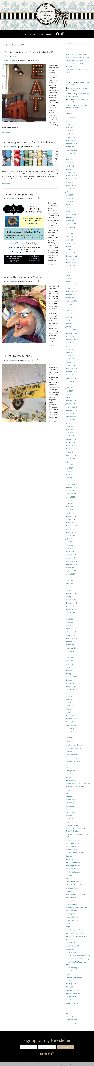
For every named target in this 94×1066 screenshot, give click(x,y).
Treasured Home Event (74, 977)
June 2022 (69, 272)
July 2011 (69, 693)
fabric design (70, 806)
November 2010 (71, 719)
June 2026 (69, 124)
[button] (57, 34)
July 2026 (69, 121)
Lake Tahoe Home (72, 882)
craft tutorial (70, 780)
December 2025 (71, 140)
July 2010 (69, 731)
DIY (67, 793)
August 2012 (70, 651)
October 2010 (70, 722)
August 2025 (70, 153)
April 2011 (69, 703)
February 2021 (71, 323)
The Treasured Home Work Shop (77, 959)
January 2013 (70, 635)
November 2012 (71, 641)
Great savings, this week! (74, 61)
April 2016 (69, 510)
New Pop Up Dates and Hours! (76, 54)
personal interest (72, 917)
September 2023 (72, 224)
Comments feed (71, 1020)
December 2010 (71, 715)
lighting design (71, 891)
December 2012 (71, 638)
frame (68, 822)
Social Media (70, 943)
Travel (68, 974)
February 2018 (71, 439)
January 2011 (70, 712)
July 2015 (69, 539)
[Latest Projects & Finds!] (24, 393)
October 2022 (70, 259)
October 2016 (70, 490)
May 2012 (69, 661)
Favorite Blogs (71, 812)
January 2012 (70, 674)
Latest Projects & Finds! (18, 355)
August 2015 (70, 535)
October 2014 (70, 568)
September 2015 (72, 532)
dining (68, 790)
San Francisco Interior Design (76, 936)
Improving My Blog (72, 869)
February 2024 (71, 208)
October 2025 (70, 147)
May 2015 (69, 545)
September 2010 (72, 725)
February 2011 (71, 709)
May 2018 (69, 429)
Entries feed (70, 1016)
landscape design (72, 888)
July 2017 (69, 462)
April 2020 (69, 356)
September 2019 (72, 378)
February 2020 (71, 362)
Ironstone (69, 875)
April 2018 (69, 433)
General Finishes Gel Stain (75, 853)
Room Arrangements (73, 930)
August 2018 (70, 420)
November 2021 (71, 294)
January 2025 (70, 172)
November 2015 (71, 526)
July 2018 (69, 423)
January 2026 (70, 137)
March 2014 (70, 590)
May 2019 (69, 391)
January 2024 (70, 211)
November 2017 (71, 449)
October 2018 (70, 413)
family (68, 809)
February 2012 (71, 670)
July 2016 (69, 500)
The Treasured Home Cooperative (78, 955)
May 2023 (69, 237)
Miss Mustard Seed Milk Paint (76, 907)
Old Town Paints (71, 911)
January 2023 (70, 249)
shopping (69, 939)
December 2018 (71, 407)
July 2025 (69, 156)
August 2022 (70, 266)
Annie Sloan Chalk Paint (74, 748)
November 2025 (71, 143)
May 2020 (69, 352)
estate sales (70, 803)
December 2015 (71, 523)
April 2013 (69, 625)
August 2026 (70, 118)
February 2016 (71, 516)
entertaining (70, 796)
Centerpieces (70, 771)
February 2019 (71, 400)
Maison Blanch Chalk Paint (75, 894)
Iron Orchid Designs (73, 872)
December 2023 (71, 214)
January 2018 (70, 442)
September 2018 (72, 417)
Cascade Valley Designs (69, 1064)
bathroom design (72, 758)
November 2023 (71, 217)
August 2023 (70, 227)
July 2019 (69, 384)
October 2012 (70, 645)
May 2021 (69, 314)
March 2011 (70, 706)
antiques (69, 751)
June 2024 (69, 195)
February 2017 (71, 478)
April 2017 (69, 471)
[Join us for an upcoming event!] (24, 233)
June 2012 (69, 657)
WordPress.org (71, 1023)
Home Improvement (73, 865)
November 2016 (71, 487)
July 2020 (69, 346)
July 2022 (69, 269)
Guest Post (69, 859)
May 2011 (69, 699)
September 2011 (72, 686)
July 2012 (69, 654)
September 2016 (72, 494)
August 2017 (70, 458)
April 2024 (69, 201)
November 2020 (71, 333)
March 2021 (70, 320)
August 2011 (70, 690)
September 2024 (72, 185)
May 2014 (69, 584)
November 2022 (71, 256)
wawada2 (69, 1000)
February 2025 (71, 169)
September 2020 (72, 339)
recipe (68, 927)
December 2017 (71, 445)
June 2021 (69, 311)
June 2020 (69, 349)
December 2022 (71, 253)
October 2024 (70, 182)
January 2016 (70, 519)
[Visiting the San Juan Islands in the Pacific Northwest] (24, 93)
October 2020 (70, 336)
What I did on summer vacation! (77, 57)
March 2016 (70, 513)
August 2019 (70, 381)
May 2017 (69, 468)
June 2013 (69, 619)
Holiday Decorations (73, 862)
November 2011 (71, 680)
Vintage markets (71, 997)
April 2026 (69, 131)
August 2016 (70, 497)
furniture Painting (72, 825)
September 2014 (72, 571)
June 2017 (69, 465)
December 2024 (71, 176)
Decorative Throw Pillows (75, 787)
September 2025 (72, 150)
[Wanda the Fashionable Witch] (24, 314)
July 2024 (69, 192)
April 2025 (69, 163)
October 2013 (70, 606)
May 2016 (69, 506)
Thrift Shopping (71, 968)
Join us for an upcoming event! (22, 194)
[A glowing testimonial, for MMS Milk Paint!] (27, 158)
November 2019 (71, 372)
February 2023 (71, 246)
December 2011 (71, 677)
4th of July (69, 742)
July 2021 (69, 307)
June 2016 (69, 503)
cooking (68, 777)
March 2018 (70, 436)
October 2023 (70, 221)
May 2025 (69, 160)
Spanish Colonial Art (73, 946)
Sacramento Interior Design (75, 933)
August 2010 (70, 728)
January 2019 (70, 404)
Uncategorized (71, 984)
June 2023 (69, 233)
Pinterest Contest (72, 920)
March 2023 (70, 243)
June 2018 (69, 426)
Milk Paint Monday (72, 904)
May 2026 (69, 127)
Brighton (69, 767)
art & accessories (72, 755)
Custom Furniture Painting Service (78, 783)
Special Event (70, 949)
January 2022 (70, 288)
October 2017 (70, 452)
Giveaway (69, 856)
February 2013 (71, 632)
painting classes (71, 914)
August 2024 (70, 188)
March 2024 (70, 205)
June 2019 (69, 388)
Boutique (69, 764)
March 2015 (70, 551)
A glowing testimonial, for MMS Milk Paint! (30, 142)
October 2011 (70, 683)
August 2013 (70, 613)
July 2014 (69, 577)
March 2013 (70, 629)
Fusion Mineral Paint (73, 843)
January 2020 (70, 365)
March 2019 (70, 397)
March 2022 (70, 282)
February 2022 (71, 285)
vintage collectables (73, 993)
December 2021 (71, 291)
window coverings (72, 1003)
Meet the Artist (71, 898)
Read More (6, 132)
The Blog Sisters (71, 952)
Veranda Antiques (72, 990)
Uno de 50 (69, 987)
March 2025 (70, 166)
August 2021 (70, 304)
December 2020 (71, 330)
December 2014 (71, 561)
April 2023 (69, 240)
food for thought (72, 819)
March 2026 (70, 134)
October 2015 (70, 529)
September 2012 (72, 648)
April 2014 (69, 587)
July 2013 (69, 616)
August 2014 (70, 574)
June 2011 (69, 696)
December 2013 (71, 600)
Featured (69, 816)
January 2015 (70, 558)
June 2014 (69, 580)
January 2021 (70, 327)
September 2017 (72, 455)
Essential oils (70, 799)
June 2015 (69, 542)
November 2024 (71, 179)
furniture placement (73, 840)
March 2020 (70, 359)
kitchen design (71, 878)
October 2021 (70, 298)
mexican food (70, 901)
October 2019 (70, 375)
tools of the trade (72, 971)
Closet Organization (73, 774)
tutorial (68, 980)
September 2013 (72, 609)
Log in (68, 1013)
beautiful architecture (74, 761)
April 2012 (69, 664)
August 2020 (70, 343)
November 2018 (71, 410)
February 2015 (71, 555)
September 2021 (72, 301)
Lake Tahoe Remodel (73, 885)
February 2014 (71, 593)
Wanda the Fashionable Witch (22, 277)
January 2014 (70, 596)
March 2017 (70, 474)
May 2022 (69, 275)
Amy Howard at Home (74, 745)
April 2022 (69, 278)
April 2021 (69, 317)
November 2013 (71, 603)
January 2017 (70, 481)
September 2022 (72, 262)
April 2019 (69, 394)
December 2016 (71, 484)
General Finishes (71, 849)
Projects (68, 923)
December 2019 (71, 368)
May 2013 (69, 622)
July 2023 (69, 230)
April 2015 (69, 548)
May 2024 (69, 198)
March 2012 (70, 667)
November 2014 (71, 564)
